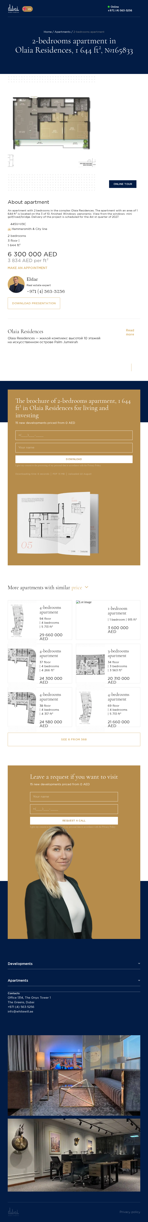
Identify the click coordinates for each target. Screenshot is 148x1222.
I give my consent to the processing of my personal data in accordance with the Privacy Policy (58, 465)
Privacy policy (130, 1212)
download (74, 459)
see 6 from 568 (74, 739)
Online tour (123, 184)
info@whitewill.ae (20, 1011)
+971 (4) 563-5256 (21, 1007)
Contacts (14, 993)
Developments (20, 964)
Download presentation (34, 303)
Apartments (18, 980)
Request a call (74, 820)
